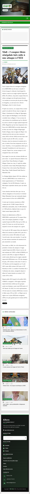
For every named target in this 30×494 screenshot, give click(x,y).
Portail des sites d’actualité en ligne (10, 460)
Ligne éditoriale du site (9, 430)
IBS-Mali (12, 489)
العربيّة (10, 10)
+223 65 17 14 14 (10, 479)
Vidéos (4, 463)
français (5, 10)
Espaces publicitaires (7, 458)
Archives (5, 466)
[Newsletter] (25, 438)
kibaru (5, 62)
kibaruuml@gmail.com (11, 482)
